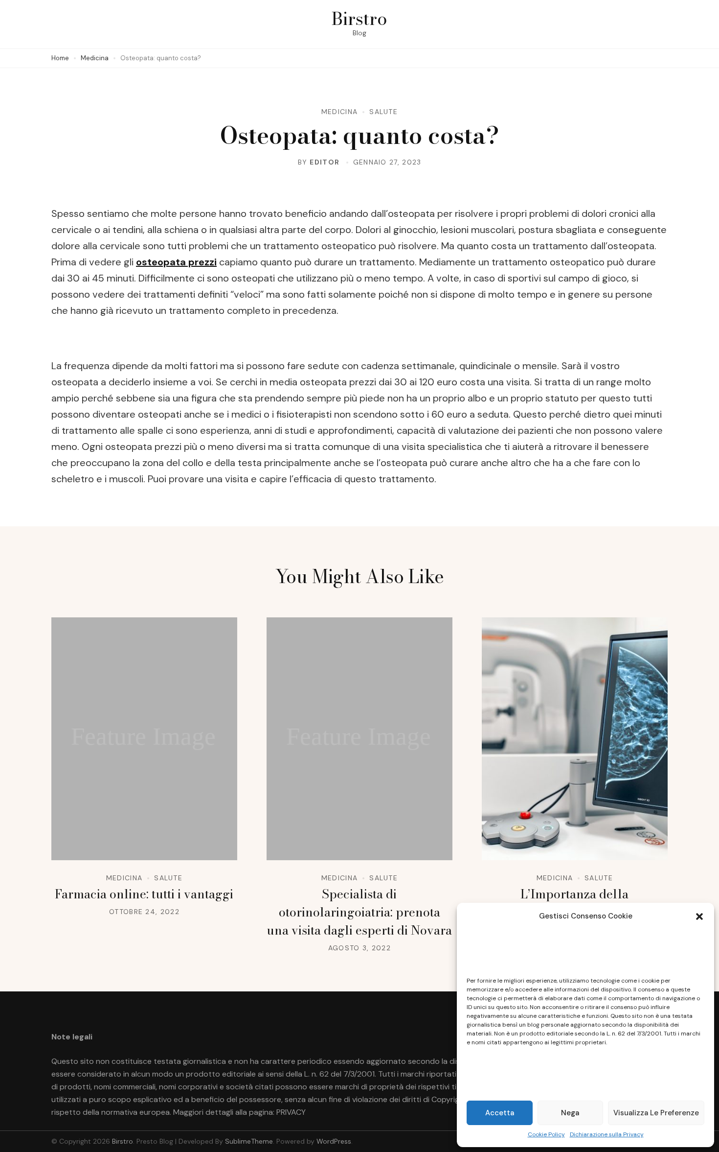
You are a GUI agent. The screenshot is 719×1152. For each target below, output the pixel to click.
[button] (699, 916)
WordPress (333, 1141)
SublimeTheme (249, 1141)
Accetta (499, 1113)
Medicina (339, 111)
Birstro (359, 18)
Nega (570, 1113)
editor (324, 162)
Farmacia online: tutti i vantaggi (144, 894)
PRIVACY (291, 1112)
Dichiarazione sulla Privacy (607, 1134)
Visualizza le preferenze (656, 1113)
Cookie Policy (546, 1134)
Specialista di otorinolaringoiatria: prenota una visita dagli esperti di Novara (359, 912)
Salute (383, 111)
